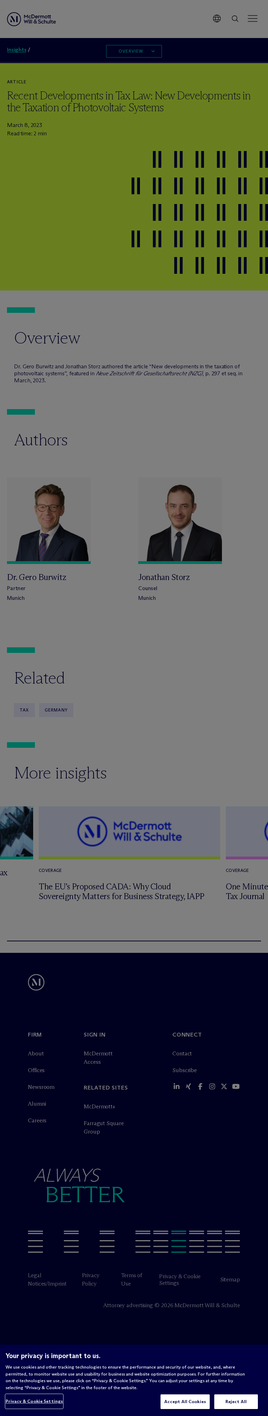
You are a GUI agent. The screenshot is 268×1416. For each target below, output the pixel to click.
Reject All (236, 1401)
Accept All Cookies (185, 1401)
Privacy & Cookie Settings (34, 1401)
